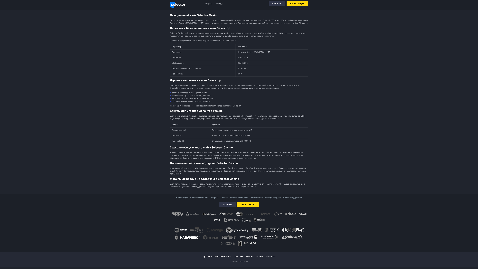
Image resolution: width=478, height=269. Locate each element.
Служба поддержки (292, 197)
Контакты (249, 257)
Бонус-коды (182, 197)
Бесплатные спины (199, 197)
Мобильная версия (239, 197)
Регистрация (297, 3)
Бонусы (214, 197)
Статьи (219, 4)
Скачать (277, 3)
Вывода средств (273, 197)
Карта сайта (238, 257)
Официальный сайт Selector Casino (217, 257)
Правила (259, 257)
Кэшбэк (224, 197)
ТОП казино (270, 257)
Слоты (208, 4)
